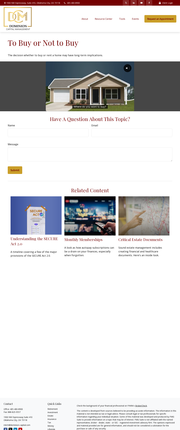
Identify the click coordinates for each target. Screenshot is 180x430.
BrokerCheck (141, 405)
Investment (53, 412)
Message (13, 144)
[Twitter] (126, 3)
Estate (50, 415)
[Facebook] (149, 3)
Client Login (167, 3)
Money (51, 426)
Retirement (53, 409)
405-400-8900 (73, 3)
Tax (49, 422)
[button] (84, 19)
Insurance (52, 419)
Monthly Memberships (83, 239)
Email (94, 125)
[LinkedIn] (133, 3)
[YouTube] (141, 3)
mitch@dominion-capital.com (17, 425)
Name (11, 125)
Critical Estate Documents (140, 239)
